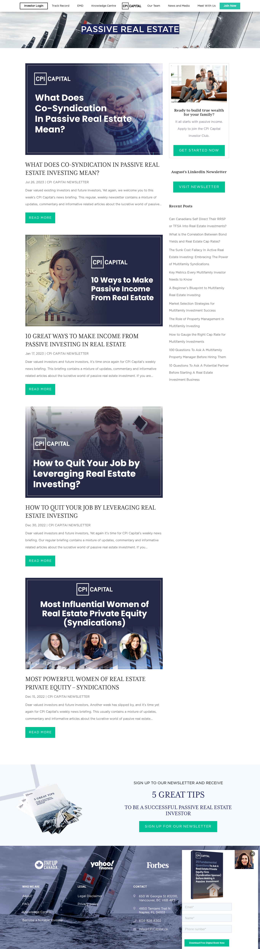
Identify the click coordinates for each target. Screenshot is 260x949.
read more (40, 217)
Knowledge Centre (36, 912)
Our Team (153, 6)
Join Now (230, 6)
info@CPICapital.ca (153, 929)
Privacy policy (88, 904)
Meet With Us (207, 6)
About (27, 896)
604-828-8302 (150, 920)
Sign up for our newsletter (178, 826)
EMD (80, 6)
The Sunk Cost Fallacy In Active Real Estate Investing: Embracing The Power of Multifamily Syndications (198, 257)
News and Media (179, 6)
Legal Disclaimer (90, 896)
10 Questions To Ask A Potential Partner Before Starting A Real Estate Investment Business (199, 372)
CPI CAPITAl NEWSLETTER (68, 182)
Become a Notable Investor (42, 920)
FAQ (25, 904)
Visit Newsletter (199, 187)
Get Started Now (199, 150)
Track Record (60, 6)
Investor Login (33, 6)
